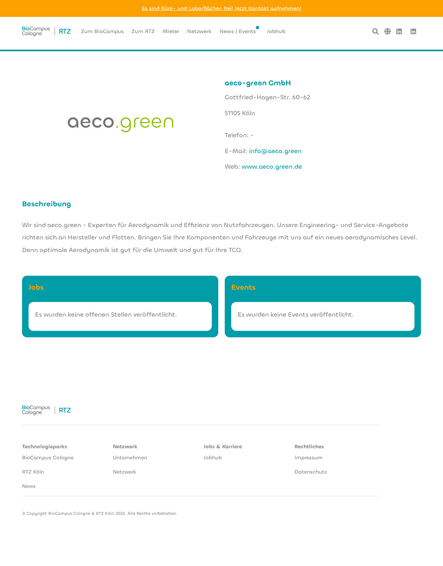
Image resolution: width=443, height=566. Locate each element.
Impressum (308, 457)
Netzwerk (124, 471)
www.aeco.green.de (272, 167)
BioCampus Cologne (48, 457)
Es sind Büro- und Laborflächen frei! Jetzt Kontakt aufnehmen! (221, 8)
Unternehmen (130, 457)
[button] (387, 31)
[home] (46, 31)
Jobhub (213, 457)
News (29, 486)
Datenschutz (310, 471)
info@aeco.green (275, 151)
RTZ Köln (33, 471)
